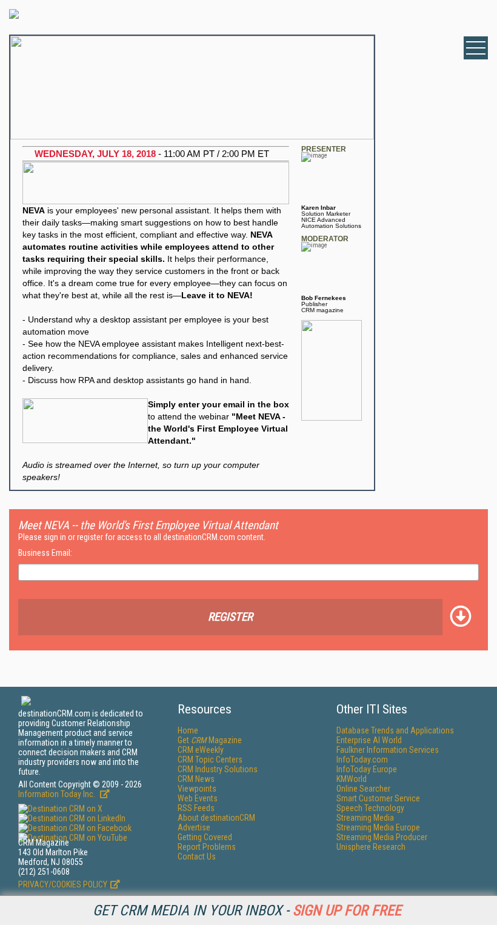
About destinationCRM (216, 818)
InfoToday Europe (366, 769)
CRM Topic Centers (210, 759)
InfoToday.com (362, 759)
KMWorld (351, 779)
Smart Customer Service (378, 798)
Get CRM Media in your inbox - (247, 910)
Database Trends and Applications (395, 730)
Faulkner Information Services (387, 750)
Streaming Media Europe (378, 827)
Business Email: (45, 553)
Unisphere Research (370, 847)
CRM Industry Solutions (218, 769)
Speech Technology (370, 808)
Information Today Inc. (57, 794)
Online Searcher (363, 788)
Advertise (194, 827)
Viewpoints (197, 788)
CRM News (196, 779)
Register (230, 617)
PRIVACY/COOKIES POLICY (62, 884)
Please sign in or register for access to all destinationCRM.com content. (141, 537)
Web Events (198, 798)
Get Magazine (210, 740)
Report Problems (207, 847)
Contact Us (197, 856)
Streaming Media (365, 818)
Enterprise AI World (369, 740)
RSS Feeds (196, 808)
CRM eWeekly (201, 750)
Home (188, 730)
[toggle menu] (476, 47)
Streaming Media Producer (381, 837)
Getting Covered (205, 837)
